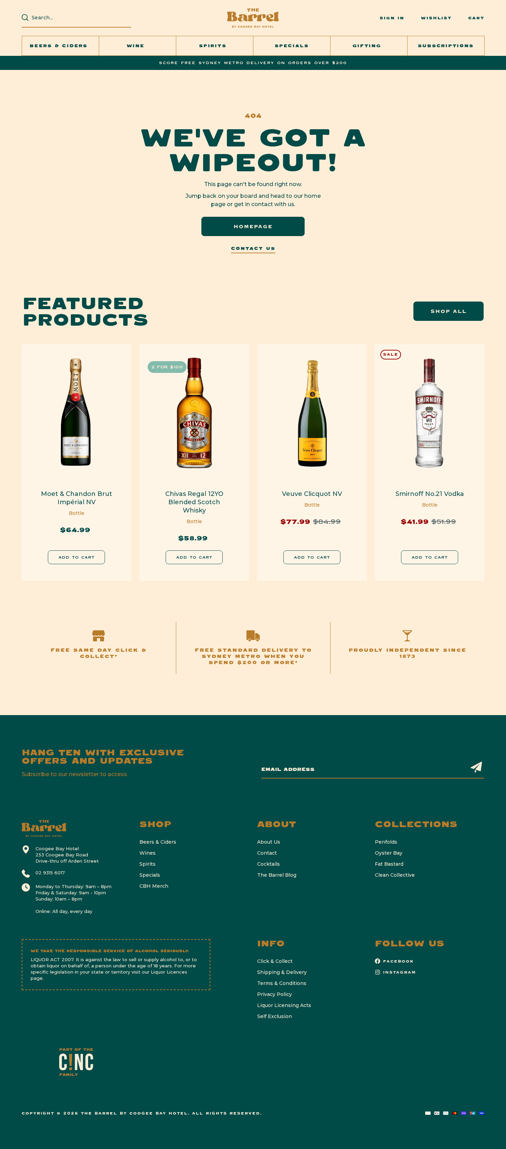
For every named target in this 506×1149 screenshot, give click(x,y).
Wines (147, 853)
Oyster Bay (388, 853)
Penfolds (386, 842)
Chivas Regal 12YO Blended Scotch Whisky (194, 502)
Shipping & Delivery (282, 972)
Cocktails (268, 864)
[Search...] (25, 17)
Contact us (253, 248)
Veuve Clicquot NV (312, 494)
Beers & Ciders (157, 842)
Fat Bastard (389, 864)
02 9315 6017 (50, 872)
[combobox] (80, 18)
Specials (149, 875)
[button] (60, 45)
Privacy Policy (274, 994)
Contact (267, 853)
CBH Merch (153, 886)
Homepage (253, 226)
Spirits (147, 864)
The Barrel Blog (276, 875)
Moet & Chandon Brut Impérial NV (76, 498)
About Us (268, 842)
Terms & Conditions (281, 983)
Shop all (449, 311)
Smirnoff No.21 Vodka (430, 494)
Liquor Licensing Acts (284, 1005)
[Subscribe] (476, 767)
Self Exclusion (274, 1016)
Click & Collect (275, 961)
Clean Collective (395, 875)
